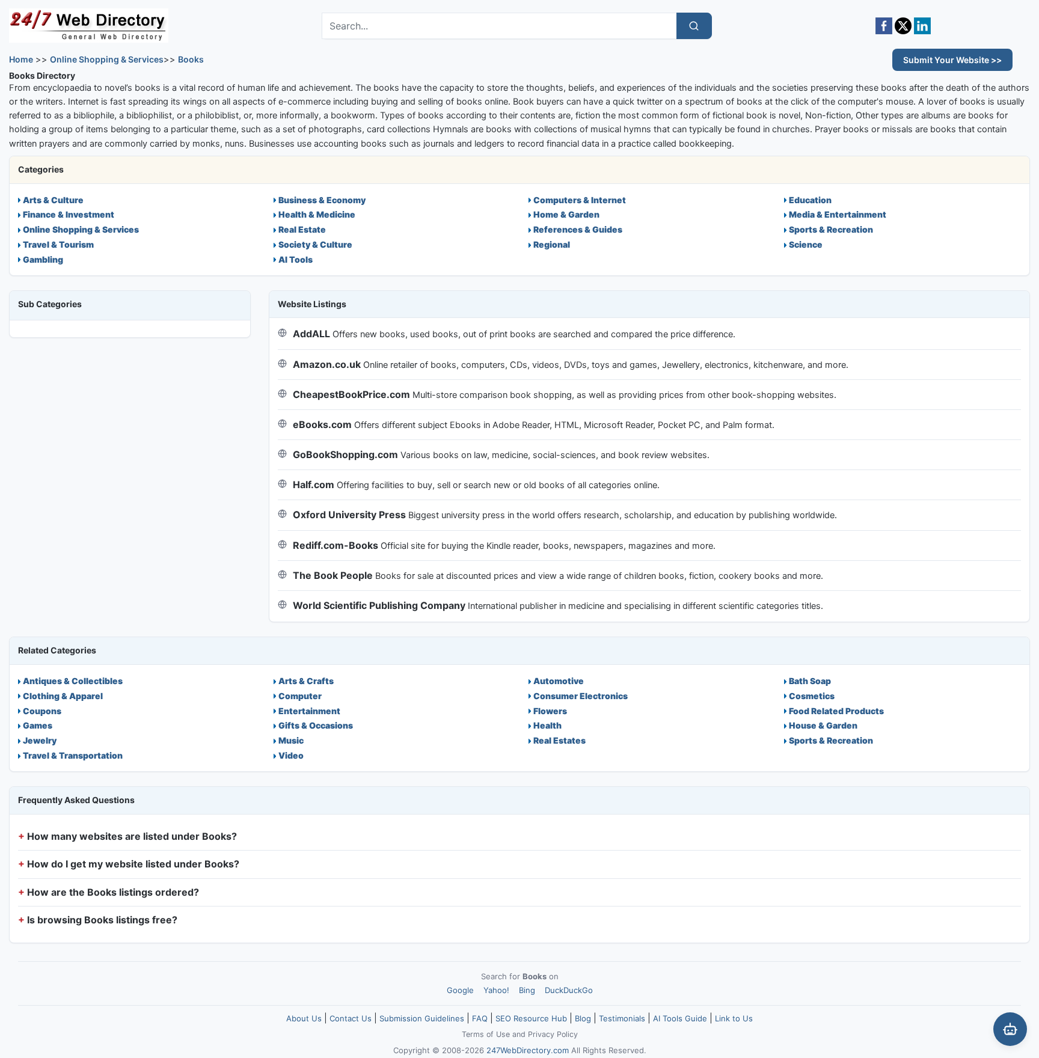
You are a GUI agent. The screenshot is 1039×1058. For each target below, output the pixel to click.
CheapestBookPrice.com (351, 394)
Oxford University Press (349, 515)
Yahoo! (496, 990)
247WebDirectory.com (527, 1050)
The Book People (333, 575)
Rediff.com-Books (335, 545)
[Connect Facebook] (883, 25)
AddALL (311, 334)
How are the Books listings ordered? (113, 892)
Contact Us (350, 1018)
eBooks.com (322, 424)
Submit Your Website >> (952, 60)
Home (21, 59)
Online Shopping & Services (107, 59)
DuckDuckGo (569, 990)
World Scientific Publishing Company (379, 605)
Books (191, 59)
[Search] (694, 26)
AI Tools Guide (680, 1018)
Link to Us (734, 1018)
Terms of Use (486, 1034)
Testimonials (622, 1018)
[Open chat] (1010, 1029)
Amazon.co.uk (327, 364)
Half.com (313, 485)
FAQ (480, 1018)
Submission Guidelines (421, 1018)
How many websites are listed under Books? (132, 836)
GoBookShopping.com (345, 454)
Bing (527, 990)
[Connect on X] (903, 25)
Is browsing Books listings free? (102, 920)
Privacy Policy (553, 1034)
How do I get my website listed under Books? (133, 864)
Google (460, 990)
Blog (583, 1018)
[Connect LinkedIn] (922, 25)
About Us (304, 1018)
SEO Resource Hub (531, 1018)
